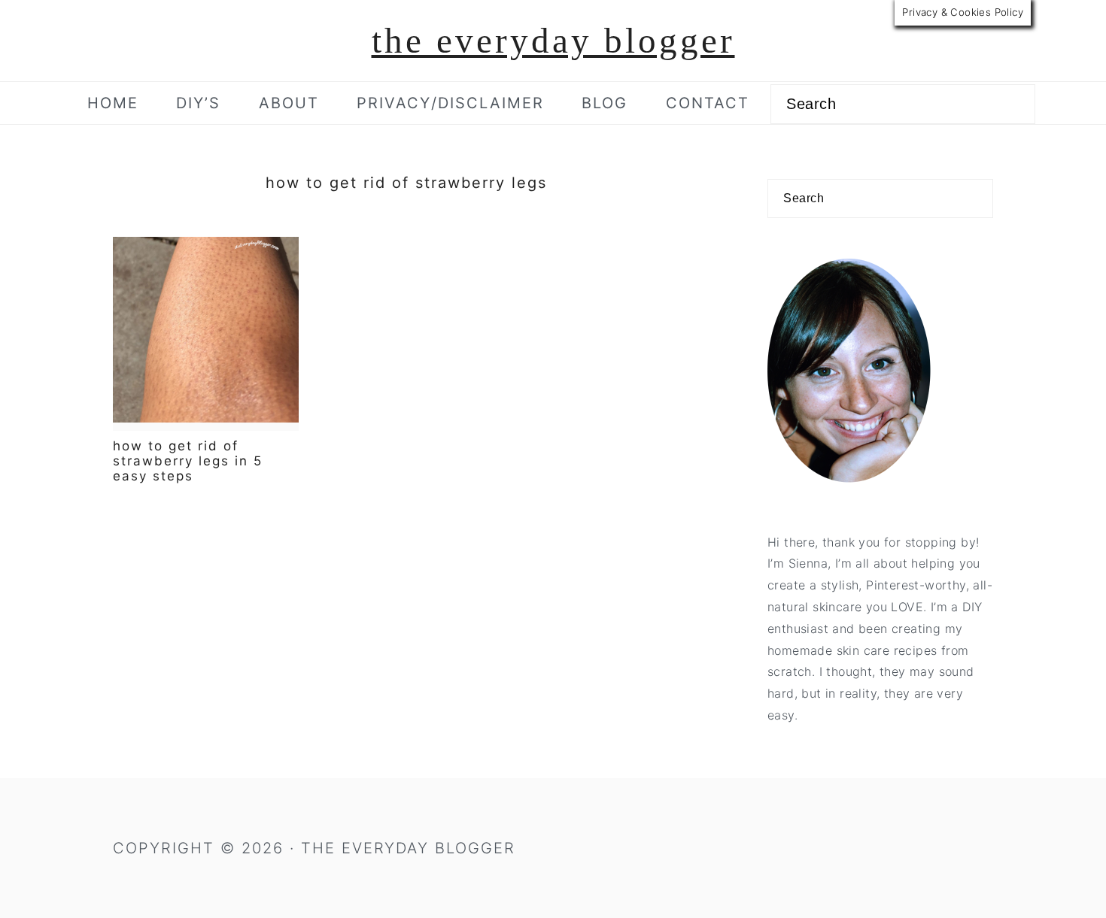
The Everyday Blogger (553, 40)
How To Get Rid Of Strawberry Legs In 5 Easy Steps (188, 461)
